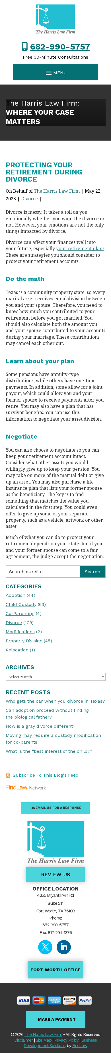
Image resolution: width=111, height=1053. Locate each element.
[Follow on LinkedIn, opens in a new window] (64, 947)
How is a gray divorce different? (40, 726)
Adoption (15, 595)
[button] (55, 73)
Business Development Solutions (60, 1043)
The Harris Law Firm (57, 191)
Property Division (24, 640)
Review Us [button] (55, 874)
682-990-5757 (60, 47)
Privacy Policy (66, 1040)
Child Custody (21, 604)
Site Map (44, 1040)
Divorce (29, 199)
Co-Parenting (20, 613)
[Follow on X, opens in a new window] (45, 947)
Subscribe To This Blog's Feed (46, 775)
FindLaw (79, 1045)
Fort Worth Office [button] (55, 969)
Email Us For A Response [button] (58, 808)
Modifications (20, 631)
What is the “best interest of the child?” (49, 751)
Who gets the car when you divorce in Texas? (55, 701)
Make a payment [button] (57, 1019)
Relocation (17, 650)
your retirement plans (80, 248)
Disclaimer (23, 1040)
